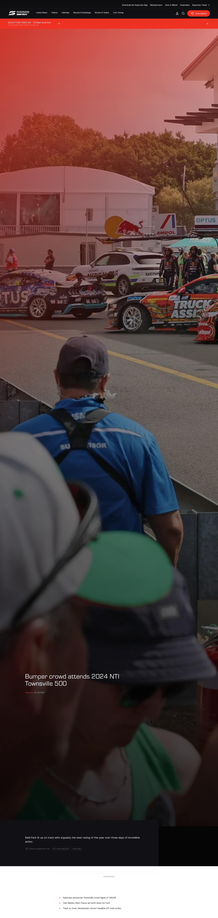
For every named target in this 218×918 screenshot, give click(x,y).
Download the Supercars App (135, 5)
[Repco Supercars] (22, 14)
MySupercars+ (156, 5)
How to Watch (171, 5)
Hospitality (185, 5)
